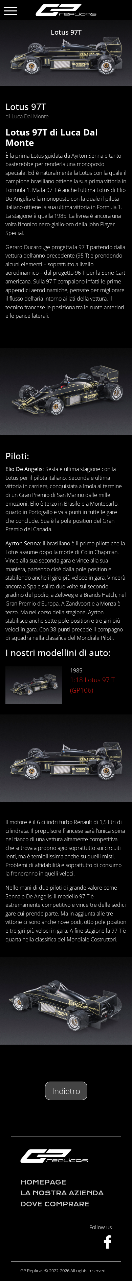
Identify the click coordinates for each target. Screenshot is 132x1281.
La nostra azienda (62, 1193)
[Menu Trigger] (10, 11)
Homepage (43, 1182)
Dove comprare (54, 1204)
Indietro (66, 1090)
